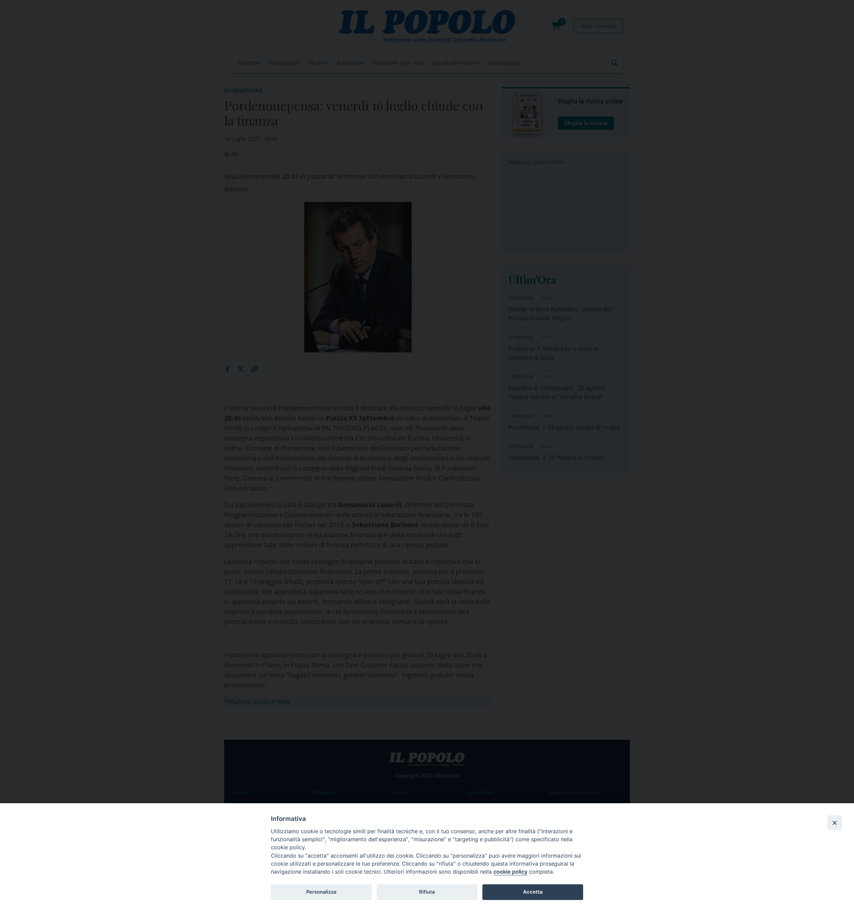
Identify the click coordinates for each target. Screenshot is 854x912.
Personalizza (321, 892)
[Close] (834, 822)
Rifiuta (427, 892)
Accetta (532, 892)
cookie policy (510, 871)
